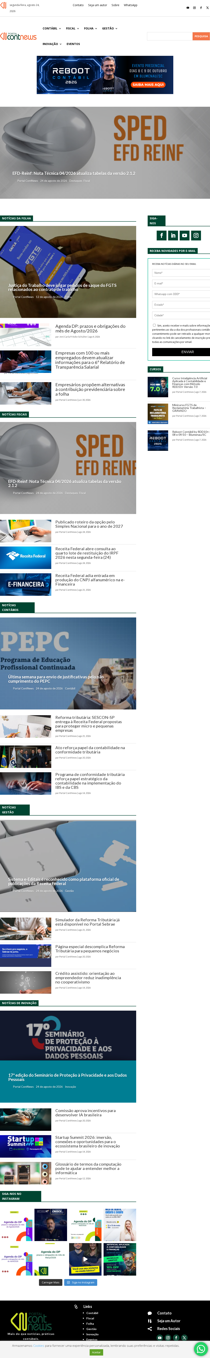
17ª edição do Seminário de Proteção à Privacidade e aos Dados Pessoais (67, 1077)
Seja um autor (97, 5)
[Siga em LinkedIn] (173, 235)
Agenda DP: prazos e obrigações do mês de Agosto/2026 (90, 328)
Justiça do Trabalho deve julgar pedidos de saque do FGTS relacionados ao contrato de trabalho (62, 287)
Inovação (50, 44)
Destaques (75, 180)
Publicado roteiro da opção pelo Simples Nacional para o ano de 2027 (89, 524)
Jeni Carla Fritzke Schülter (73, 336)
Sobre (115, 5)
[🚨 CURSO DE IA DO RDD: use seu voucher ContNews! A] (120, 1259)
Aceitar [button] (96, 1352)
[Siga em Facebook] (201, 7)
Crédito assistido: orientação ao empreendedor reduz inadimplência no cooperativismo (88, 977)
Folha (89, 28)
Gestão (108, 28)
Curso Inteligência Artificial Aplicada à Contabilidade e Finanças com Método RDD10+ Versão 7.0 (189, 382)
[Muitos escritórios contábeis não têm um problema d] (50, 1225)
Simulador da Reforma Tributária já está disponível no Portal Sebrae (87, 921)
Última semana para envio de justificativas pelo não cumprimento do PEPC (56, 678)
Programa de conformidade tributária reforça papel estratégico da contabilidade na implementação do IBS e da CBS (90, 781)
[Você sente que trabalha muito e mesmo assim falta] (85, 1259)
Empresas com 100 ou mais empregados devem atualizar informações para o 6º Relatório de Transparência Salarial (90, 360)
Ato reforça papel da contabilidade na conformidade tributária (90, 749)
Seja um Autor (168, 1321)
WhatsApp (130, 5)
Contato (78, 5)
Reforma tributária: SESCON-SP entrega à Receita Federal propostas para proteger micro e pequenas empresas (88, 724)
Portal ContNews (27, 180)
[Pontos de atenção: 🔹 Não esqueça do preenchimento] (16, 1225)
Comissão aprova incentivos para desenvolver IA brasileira (85, 1112)
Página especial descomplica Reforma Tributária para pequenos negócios (90, 948)
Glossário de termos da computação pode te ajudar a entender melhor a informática (88, 1168)
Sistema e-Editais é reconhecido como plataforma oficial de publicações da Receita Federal (63, 881)
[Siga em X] (207, 7)
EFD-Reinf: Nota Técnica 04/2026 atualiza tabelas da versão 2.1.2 (74, 173)
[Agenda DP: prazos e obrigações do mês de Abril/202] (16, 1259)
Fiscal (70, 28)
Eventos (73, 44)
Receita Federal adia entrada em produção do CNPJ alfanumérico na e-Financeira (90, 579)
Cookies (38, 1345)
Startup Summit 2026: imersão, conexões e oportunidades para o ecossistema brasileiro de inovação (87, 1141)
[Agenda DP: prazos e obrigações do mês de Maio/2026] (85, 1225)
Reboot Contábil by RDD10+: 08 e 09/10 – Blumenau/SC (191, 433)
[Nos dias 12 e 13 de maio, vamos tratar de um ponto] (120, 1225)
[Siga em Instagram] (194, 7)
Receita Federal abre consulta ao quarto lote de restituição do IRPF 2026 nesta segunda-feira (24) (87, 553)
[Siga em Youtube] (187, 7)
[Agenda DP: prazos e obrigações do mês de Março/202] (50, 1259)
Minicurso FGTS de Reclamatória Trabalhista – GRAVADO (189, 407)
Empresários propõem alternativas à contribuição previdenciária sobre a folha (90, 389)
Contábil (50, 28)
